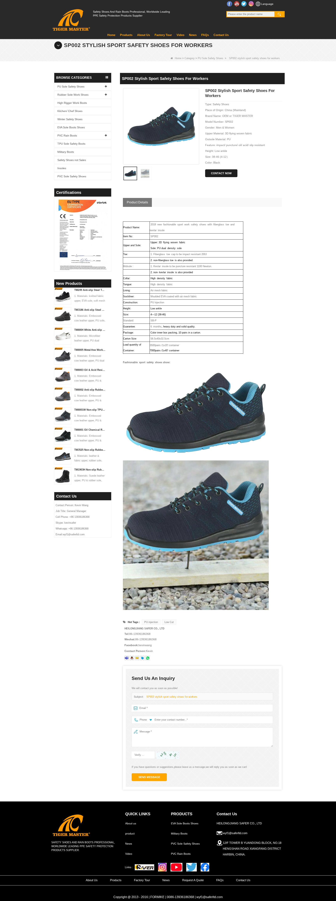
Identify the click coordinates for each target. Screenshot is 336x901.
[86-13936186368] (147, 658)
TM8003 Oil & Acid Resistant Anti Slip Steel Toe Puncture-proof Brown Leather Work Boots (90, 369)
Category (190, 58)
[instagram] (162, 867)
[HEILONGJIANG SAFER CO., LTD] (70, 18)
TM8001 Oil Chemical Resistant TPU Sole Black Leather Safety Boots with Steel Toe (90, 429)
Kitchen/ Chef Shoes (69, 111)
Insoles (61, 168)
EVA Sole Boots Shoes (71, 127)
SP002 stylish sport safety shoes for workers (171, 696)
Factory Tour (163, 35)
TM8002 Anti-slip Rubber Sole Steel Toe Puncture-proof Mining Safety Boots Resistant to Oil (90, 389)
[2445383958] (132, 658)
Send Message (149, 777)
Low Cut (169, 622)
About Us (143, 35)
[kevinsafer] (126, 658)
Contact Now (221, 173)
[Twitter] (191, 867)
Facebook (230, 4)
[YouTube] (176, 867)
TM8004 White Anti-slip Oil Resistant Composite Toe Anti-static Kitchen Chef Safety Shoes (90, 329)
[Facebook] (205, 867)
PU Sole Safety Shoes (210, 58)
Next (109, 229)
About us (130, 823)
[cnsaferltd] (142, 658)
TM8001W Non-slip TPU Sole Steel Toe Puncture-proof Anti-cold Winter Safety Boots (90, 409)
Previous (55, 229)
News (193, 35)
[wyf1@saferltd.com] (137, 658)
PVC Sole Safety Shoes (71, 176)
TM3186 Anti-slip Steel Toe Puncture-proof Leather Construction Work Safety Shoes (90, 309)
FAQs (205, 35)
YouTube (237, 4)
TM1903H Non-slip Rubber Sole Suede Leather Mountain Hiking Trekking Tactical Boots (90, 469)
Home (111, 35)
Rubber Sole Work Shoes (72, 94)
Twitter (244, 4)
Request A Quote (193, 880)
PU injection (151, 622)
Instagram (251, 4)
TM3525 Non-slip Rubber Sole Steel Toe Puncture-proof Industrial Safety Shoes (90, 449)
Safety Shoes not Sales (71, 160)
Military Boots (65, 151)
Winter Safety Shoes (69, 119)
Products (126, 35)
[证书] (82, 235)
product (130, 833)
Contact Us (221, 35)
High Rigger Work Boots (72, 102)
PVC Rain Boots (67, 135)
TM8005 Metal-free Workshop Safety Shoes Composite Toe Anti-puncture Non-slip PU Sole (90, 349)
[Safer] (144, 867)
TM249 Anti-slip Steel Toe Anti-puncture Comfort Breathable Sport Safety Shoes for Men (90, 290)
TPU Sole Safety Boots (71, 143)
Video (180, 35)
